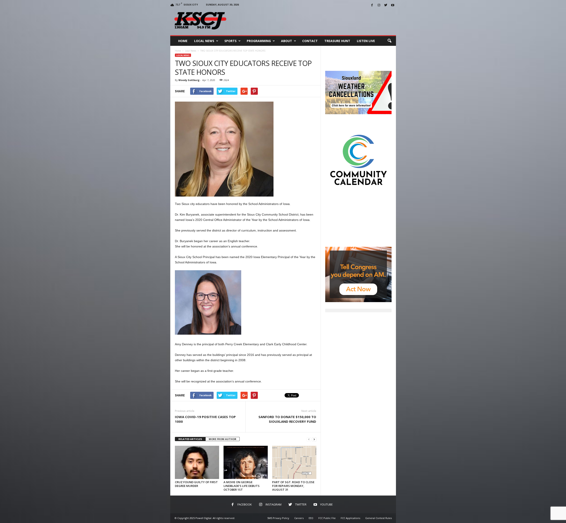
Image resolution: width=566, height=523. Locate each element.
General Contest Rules (378, 518)
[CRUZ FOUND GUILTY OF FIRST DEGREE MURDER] (197, 462)
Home (182, 41)
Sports (230, 41)
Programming (259, 41)
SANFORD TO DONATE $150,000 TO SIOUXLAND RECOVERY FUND (287, 419)
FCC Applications (350, 518)
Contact (310, 41)
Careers (299, 518)
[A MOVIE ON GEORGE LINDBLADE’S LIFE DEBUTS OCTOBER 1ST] (246, 462)
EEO (311, 518)
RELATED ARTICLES (190, 439)
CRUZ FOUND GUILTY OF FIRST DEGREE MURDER (196, 484)
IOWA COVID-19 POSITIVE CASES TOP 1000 (205, 419)
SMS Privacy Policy (278, 518)
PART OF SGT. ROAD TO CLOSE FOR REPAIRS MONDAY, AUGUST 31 (293, 486)
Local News (204, 41)
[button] (389, 41)
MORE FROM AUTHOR (222, 439)
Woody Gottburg (188, 80)
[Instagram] (379, 5)
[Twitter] (385, 5)
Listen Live (366, 41)
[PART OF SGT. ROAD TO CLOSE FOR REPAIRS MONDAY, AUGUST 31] (294, 462)
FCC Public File (327, 518)
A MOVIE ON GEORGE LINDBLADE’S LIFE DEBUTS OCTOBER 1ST (242, 486)
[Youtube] (392, 5)
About (286, 41)
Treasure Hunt (337, 41)
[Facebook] (372, 5)
